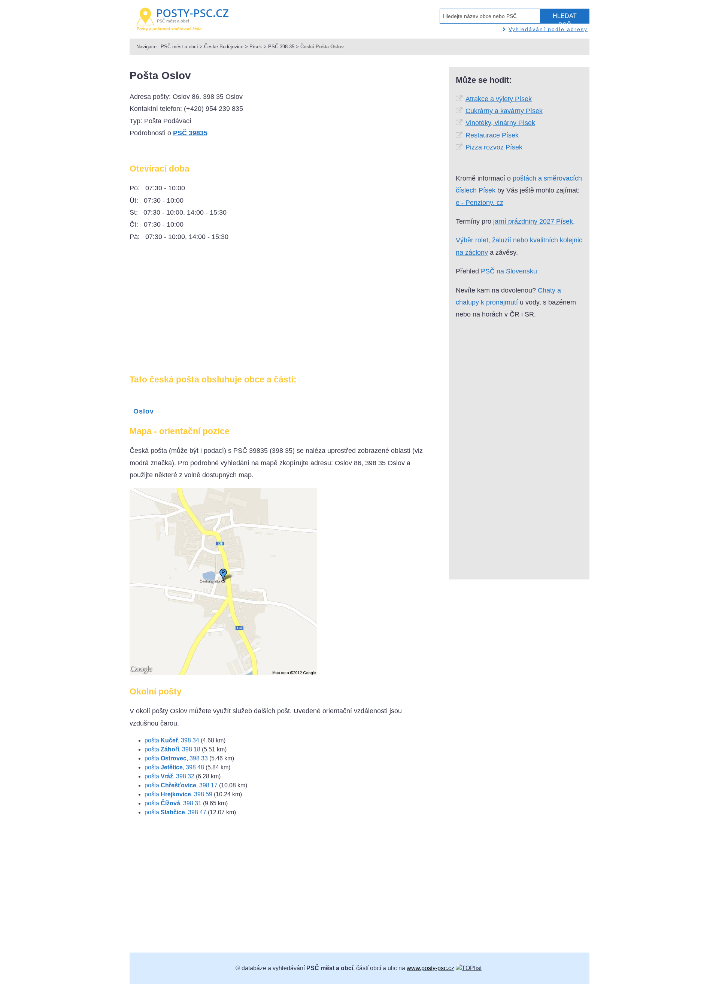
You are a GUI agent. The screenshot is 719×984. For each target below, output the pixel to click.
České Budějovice (223, 46)
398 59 (203, 794)
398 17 (208, 785)
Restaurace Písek (492, 135)
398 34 (190, 740)
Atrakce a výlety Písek (498, 99)
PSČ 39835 (190, 133)
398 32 (185, 776)
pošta (161, 740)
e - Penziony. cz (479, 202)
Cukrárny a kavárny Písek (504, 111)
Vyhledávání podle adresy (548, 29)
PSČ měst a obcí (179, 46)
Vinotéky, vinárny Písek (500, 123)
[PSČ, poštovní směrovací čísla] (469, 968)
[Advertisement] (192, 310)
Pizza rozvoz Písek (493, 147)
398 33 (198, 758)
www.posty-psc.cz (430, 968)
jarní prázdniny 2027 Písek (533, 221)
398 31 (192, 803)
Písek (255, 46)
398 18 (191, 749)
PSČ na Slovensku (509, 271)
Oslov (143, 411)
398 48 (195, 767)
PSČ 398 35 (281, 46)
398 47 (197, 812)
